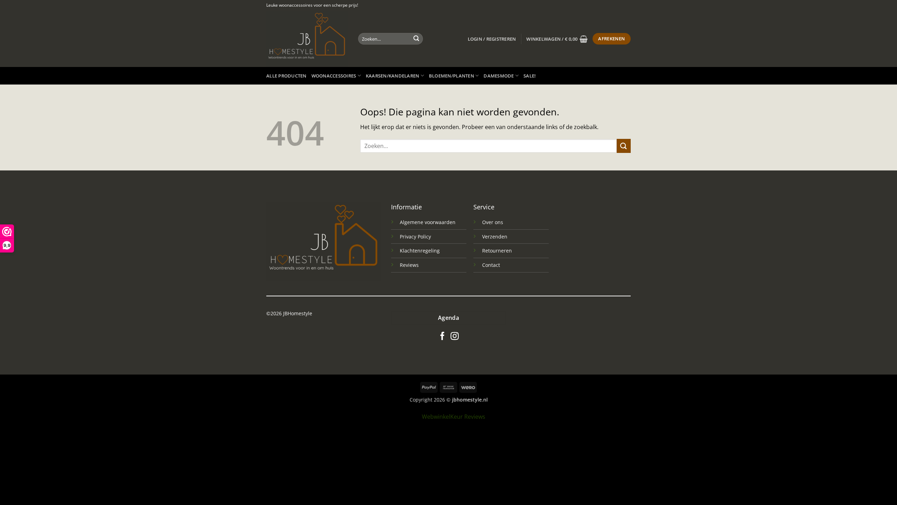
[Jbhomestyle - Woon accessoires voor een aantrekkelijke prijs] (307, 39)
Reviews (409, 265)
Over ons (492, 222)
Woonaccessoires (333, 76)
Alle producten (286, 76)
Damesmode (499, 76)
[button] (492, 39)
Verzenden (494, 236)
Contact (491, 265)
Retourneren (497, 250)
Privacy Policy (415, 236)
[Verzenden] (416, 39)
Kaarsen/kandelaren (392, 76)
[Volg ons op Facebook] (442, 336)
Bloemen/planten (451, 76)
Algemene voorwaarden (428, 222)
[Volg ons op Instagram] (455, 336)
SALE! (529, 76)
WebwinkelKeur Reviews (453, 416)
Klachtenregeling (420, 250)
